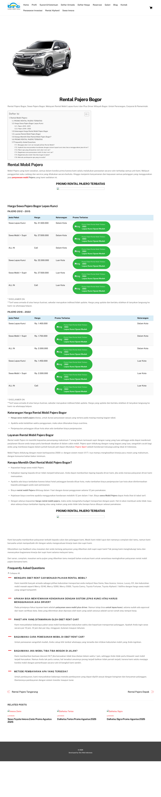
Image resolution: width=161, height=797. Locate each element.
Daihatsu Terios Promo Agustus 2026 (76, 719)
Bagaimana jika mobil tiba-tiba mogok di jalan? (34, 155)
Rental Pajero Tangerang (25, 691)
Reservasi (97, 5)
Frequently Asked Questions (25, 142)
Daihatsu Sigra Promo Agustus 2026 (126, 719)
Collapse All (14, 573)
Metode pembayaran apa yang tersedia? (31, 157)
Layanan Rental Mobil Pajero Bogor (27, 134)
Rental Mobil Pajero (18, 118)
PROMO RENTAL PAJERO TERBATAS (28, 121)
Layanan (11, 716)
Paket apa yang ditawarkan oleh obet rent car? (34, 150)
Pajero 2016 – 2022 (24, 129)
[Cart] (150, 7)
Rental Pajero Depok (138, 691)
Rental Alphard (52, 10)
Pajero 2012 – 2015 (24, 126)
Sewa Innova (68, 10)
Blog (115, 5)
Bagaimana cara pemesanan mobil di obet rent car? (35, 152)
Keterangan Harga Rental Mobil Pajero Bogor (31, 131)
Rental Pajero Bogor (80, 99)
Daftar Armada (68, 5)
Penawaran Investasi (32, 10)
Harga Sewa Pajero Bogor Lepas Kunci (28, 123)
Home (26, 5)
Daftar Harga (84, 5)
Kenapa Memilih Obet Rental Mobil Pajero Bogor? (32, 137)
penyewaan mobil (20, 177)
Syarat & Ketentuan (49, 5)
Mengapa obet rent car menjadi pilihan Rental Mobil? (36, 145)
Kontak (124, 5)
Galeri (107, 5)
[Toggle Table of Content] (85, 114)
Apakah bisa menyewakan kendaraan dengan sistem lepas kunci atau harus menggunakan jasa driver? (53, 147)
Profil (34, 5)
